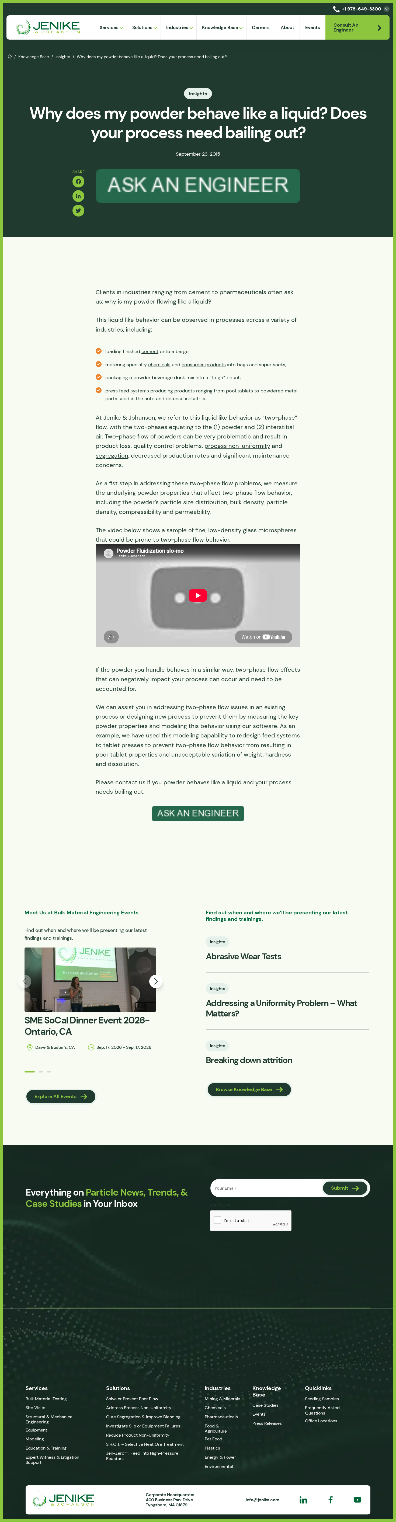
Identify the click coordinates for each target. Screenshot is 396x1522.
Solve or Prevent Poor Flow (132, 1398)
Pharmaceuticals (221, 1416)
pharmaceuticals (243, 292)
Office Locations (321, 1420)
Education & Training (46, 1448)
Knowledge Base (33, 56)
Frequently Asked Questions (322, 1410)
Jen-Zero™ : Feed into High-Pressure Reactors (142, 1456)
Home (10, 56)
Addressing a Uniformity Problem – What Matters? (281, 1008)
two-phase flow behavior (210, 745)
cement (199, 292)
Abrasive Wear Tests (243, 956)
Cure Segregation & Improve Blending (143, 1416)
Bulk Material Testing (46, 1398)
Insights (62, 56)
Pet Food (213, 1438)
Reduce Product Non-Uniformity (137, 1435)
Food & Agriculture (216, 1428)
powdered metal (278, 391)
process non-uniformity (237, 446)
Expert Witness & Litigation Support (52, 1460)
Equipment (36, 1430)
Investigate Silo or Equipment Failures (143, 1426)
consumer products (204, 365)
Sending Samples (322, 1398)
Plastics (212, 1448)
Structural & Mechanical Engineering (50, 1419)
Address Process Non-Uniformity (138, 1407)
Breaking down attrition (249, 1060)
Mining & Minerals (222, 1398)
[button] (30, 1071)
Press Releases (267, 1423)
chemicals (159, 365)
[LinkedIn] (78, 196)
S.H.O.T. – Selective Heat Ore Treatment (145, 1444)
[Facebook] (78, 181)
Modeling (35, 1438)
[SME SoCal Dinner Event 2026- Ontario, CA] (90, 980)
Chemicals (215, 1407)
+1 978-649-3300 (361, 9)
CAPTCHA (220, 1205)
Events (259, 1414)
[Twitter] (78, 211)
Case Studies (265, 1405)
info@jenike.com (262, 1499)
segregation (112, 455)
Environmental (219, 1466)
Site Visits (35, 1407)
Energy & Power (220, 1457)
